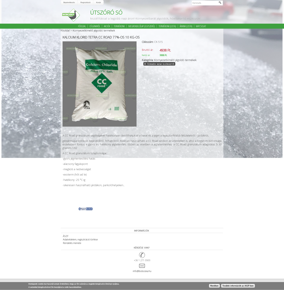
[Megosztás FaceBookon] (86, 209)
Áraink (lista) (186, 26)
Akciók (107, 26)
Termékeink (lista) (167, 26)
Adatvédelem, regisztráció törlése (80, 239)
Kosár (98, 2)
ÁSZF (65, 236)
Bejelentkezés (69, 2)
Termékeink (119, 26)
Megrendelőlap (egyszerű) (141, 26)
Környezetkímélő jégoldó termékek (94, 30)
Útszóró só (106, 12)
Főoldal (82, 26)
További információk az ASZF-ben (238, 286)
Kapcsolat (201, 26)
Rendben (214, 286)
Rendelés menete (72, 243)
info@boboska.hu (142, 271)
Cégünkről (94, 26)
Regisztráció (85, 2)
